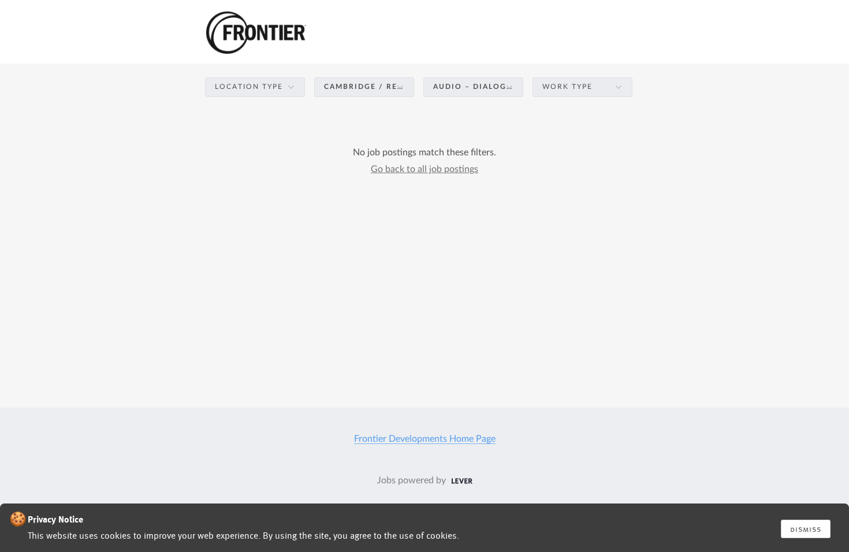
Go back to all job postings (424, 169)
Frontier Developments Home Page (425, 438)
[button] (255, 86)
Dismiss (805, 529)
